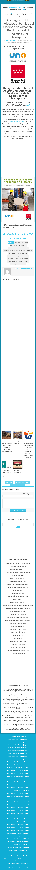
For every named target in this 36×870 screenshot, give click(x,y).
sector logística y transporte (18, 264)
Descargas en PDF (18, 238)
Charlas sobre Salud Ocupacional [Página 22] (18, 799)
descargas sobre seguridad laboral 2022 (18, 256)
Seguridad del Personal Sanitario (16, 608)
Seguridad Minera (16, 626)
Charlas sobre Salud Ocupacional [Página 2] (18, 790)
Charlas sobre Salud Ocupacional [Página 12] (18, 767)
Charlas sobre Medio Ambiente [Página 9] (18, 759)
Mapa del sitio (24, 863)
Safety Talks (17, 599)
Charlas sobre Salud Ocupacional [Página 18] (18, 784)
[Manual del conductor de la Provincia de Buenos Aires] (7, 464)
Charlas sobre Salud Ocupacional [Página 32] (18, 830)
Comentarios (9, 482)
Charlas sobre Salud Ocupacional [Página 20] (18, 793)
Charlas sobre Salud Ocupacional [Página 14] (18, 773)
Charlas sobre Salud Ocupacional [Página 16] (18, 779)
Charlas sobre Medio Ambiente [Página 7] (18, 753)
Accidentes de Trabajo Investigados (17, 563)
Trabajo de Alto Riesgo (16, 641)
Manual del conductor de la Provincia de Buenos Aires (18, 704)
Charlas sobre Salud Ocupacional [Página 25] (18, 807)
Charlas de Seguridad (11, 40)
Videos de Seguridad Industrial (16, 650)
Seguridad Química (17, 632)
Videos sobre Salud (16, 653)
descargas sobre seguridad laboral (18, 253)
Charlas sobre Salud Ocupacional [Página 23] (18, 801)
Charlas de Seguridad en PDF (18, 234)
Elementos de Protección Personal (16, 572)
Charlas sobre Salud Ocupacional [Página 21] (18, 796)
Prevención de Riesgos (15, 596)
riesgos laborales (24, 258)
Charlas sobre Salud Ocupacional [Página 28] (18, 816)
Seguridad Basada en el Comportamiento (16, 605)
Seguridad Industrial (16, 623)
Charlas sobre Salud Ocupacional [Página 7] (18, 841)
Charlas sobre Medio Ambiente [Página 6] (18, 750)
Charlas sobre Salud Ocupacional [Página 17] (18, 782)
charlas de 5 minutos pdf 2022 (18, 245)
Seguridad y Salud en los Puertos (18, 695)
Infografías (16, 590)
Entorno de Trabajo (16, 578)
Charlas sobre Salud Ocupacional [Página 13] (18, 770)
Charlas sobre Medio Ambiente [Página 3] (18, 742)
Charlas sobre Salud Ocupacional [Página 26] (18, 810)
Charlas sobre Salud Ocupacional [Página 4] (18, 833)
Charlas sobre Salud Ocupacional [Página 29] (18, 819)
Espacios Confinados (16, 581)
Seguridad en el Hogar (17, 614)
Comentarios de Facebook (22, 482)
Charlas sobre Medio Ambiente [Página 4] (18, 745)
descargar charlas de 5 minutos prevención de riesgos (18, 250)
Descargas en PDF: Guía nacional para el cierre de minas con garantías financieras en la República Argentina (18, 691)
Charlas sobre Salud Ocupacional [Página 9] (18, 847)
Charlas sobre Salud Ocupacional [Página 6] (18, 838)
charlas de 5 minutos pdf (21, 242)
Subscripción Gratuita (13, 863)
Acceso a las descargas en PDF (18, 736)
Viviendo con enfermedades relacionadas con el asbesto (18, 708)
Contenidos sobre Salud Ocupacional (18, 853)
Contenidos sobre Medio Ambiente (18, 850)
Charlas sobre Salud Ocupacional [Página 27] (18, 813)
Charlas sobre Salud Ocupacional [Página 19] (18, 787)
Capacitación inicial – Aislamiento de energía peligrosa (18, 720)
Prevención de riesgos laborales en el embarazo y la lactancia (18, 725)
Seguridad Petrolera (16, 629)
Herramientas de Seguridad (16, 587)
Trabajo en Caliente (16, 647)
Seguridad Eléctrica (16, 611)
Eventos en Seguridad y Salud (16, 584)
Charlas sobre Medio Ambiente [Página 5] (18, 747)
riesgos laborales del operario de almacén (18, 261)
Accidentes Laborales (16, 566)
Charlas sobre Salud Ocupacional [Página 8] (18, 844)
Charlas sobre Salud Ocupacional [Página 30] (18, 824)
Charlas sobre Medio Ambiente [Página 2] (18, 739)
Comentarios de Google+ (17, 485)
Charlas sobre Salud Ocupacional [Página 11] (18, 764)
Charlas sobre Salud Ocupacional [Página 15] (18, 776)
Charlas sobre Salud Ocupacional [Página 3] (18, 821)
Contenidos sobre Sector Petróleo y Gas (18, 856)
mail (28, 105)
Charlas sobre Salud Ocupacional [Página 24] (18, 804)
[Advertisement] (18, 159)
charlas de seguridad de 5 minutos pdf (18, 248)
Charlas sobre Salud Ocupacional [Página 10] (18, 762)
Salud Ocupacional (16, 602)
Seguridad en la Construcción (16, 617)
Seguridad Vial (16, 635)
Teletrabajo (16, 638)
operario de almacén (17, 121)
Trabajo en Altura (16, 644)
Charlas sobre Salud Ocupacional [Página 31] (18, 827)
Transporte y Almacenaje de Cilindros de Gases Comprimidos (18, 712)
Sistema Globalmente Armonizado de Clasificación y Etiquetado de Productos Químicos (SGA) (18, 716)
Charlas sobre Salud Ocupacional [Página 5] (18, 836)
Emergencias (16, 575)
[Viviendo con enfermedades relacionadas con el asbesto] (17, 464)
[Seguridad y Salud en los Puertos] (17, 435)
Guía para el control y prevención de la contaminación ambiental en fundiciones (18, 729)
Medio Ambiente (16, 593)
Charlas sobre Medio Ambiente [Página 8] (18, 756)
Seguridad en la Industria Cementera (16, 620)
